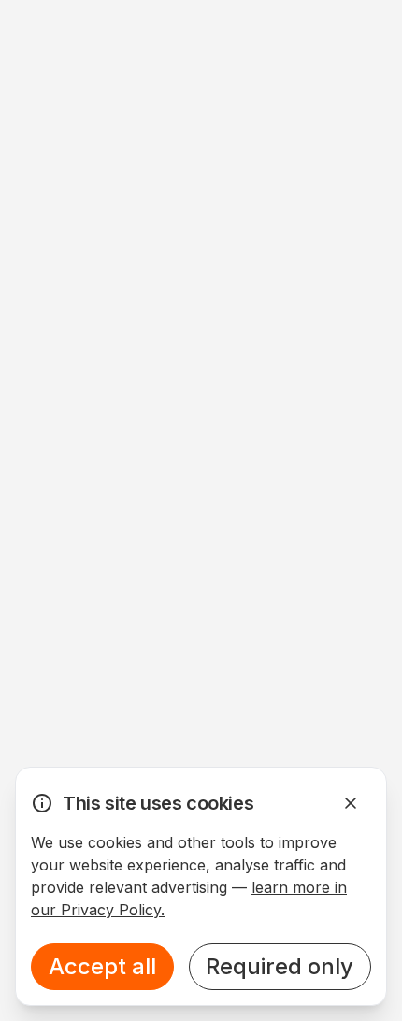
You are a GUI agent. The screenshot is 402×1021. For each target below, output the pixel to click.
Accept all (102, 966)
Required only (279, 966)
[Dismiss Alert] (350, 803)
